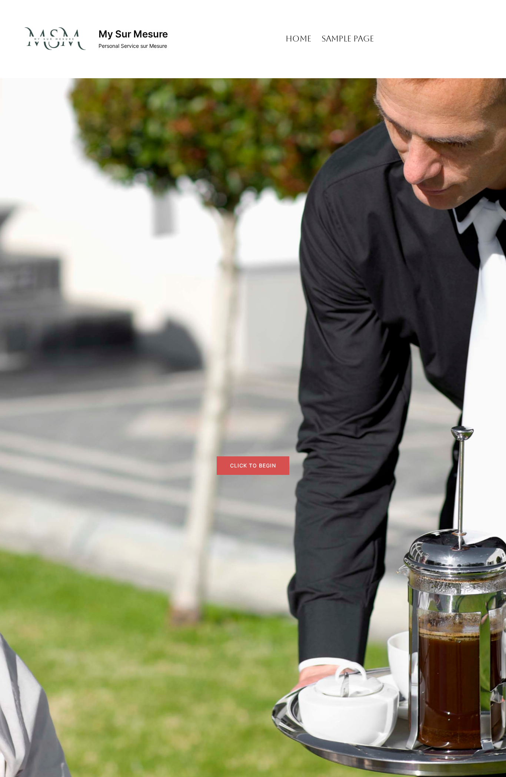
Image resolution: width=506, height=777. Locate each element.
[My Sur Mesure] (54, 39)
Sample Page (348, 38)
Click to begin (253, 465)
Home (298, 38)
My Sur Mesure (133, 34)
